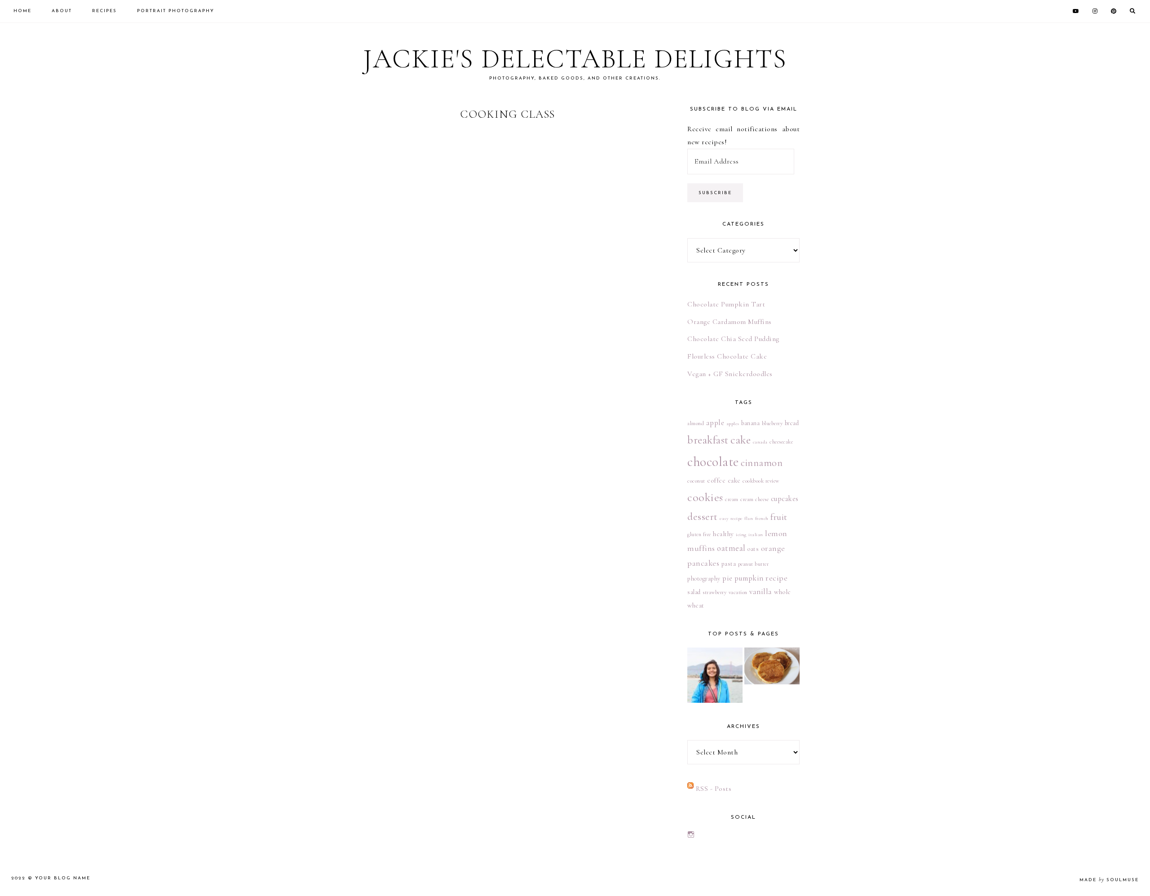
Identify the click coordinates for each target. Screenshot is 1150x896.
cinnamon (762, 463)
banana (750, 423)
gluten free (699, 534)
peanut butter (753, 564)
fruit (778, 517)
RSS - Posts (714, 788)
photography (704, 578)
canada (760, 442)
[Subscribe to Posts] (690, 788)
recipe (776, 578)
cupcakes (785, 498)
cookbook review (761, 480)
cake (740, 440)
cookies (705, 497)
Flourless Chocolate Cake (727, 356)
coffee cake (724, 480)
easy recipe (731, 518)
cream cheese (754, 499)
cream (732, 499)
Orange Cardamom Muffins (729, 321)
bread (792, 423)
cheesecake (781, 441)
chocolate (713, 462)
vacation (738, 592)
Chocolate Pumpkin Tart (726, 304)
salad (694, 592)
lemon (776, 533)
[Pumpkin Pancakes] (772, 666)
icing (741, 534)
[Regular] (715, 675)
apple (715, 422)
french (762, 518)
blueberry (772, 423)
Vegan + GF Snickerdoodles (730, 373)
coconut (696, 480)
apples (732, 423)
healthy (723, 534)
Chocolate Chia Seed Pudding (733, 338)
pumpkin (749, 578)
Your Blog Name (62, 878)
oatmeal (731, 548)
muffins (701, 548)
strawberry (714, 592)
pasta (728, 564)
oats (753, 549)
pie (727, 578)
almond (695, 423)
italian (755, 534)
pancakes (703, 563)
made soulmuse (1109, 880)
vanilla (760, 591)
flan (748, 518)
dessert (702, 516)
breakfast (708, 440)
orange (773, 548)
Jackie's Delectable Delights (575, 59)
